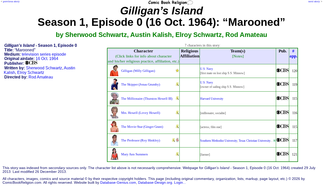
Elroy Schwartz (30, 72)
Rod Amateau (41, 77)
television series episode (44, 54)
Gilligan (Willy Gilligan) (138, 71)
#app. (293, 53)
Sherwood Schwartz (44, 68)
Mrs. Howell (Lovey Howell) (140, 113)
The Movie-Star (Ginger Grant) (142, 127)
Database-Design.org (155, 182)
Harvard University (211, 98)
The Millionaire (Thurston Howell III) (146, 98)
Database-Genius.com (118, 182)
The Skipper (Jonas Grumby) (140, 84)
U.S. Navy (206, 69)
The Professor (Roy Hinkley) (140, 140)
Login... (180, 182)
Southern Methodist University (218, 140)
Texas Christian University (254, 140)
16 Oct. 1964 (47, 58)
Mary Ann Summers (134, 154)
